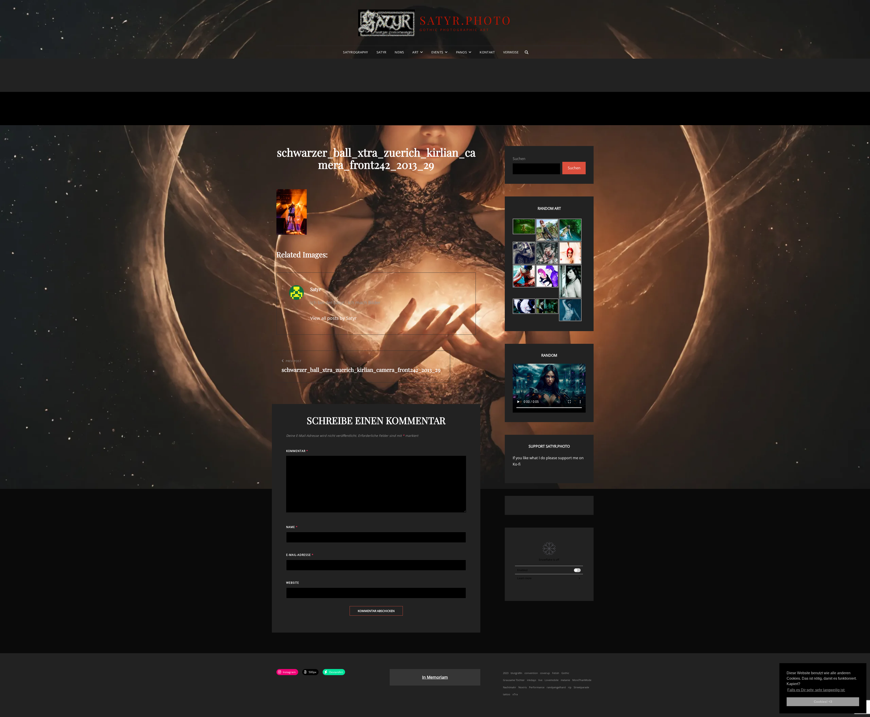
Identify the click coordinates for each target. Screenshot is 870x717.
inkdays (531, 680)
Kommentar (297, 451)
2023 (505, 673)
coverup (545, 673)
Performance (536, 687)
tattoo (506, 694)
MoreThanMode (581, 680)
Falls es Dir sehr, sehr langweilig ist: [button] (816, 690)
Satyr (381, 52)
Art (415, 52)
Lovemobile (551, 680)
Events (437, 52)
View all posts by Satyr (333, 318)
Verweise (511, 52)
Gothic (565, 673)
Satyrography (355, 52)
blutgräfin (516, 673)
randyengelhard (556, 687)
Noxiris (522, 687)
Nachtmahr (509, 687)
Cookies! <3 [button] (823, 701)
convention (531, 673)
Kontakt (487, 52)
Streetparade (581, 687)
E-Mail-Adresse (300, 555)
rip (569, 687)
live (540, 680)
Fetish (555, 673)
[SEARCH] (526, 52)
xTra (515, 694)
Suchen (519, 158)
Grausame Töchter (514, 680)
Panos (461, 52)
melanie (565, 680)
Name (292, 527)
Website (292, 583)
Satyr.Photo (466, 20)
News (399, 52)
